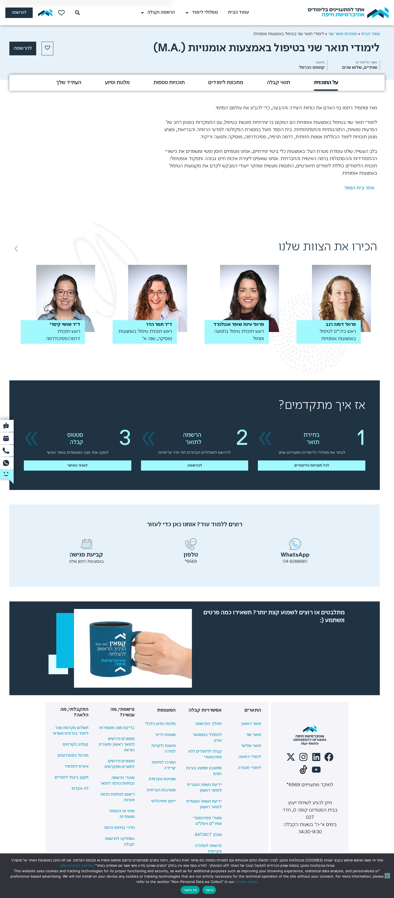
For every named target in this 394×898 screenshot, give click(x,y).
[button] (16, 249)
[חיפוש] (76, 12)
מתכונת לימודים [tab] (225, 82)
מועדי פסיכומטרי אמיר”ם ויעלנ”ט (207, 821)
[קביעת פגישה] (86, 544)
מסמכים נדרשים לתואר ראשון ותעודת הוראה (117, 744)
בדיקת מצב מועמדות (117, 728)
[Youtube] (316, 769)
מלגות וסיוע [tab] (117, 82)
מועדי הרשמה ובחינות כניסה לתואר (117, 780)
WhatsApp (295, 555)
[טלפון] (190, 544)
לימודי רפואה (250, 757)
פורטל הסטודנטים (73, 755)
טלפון (191, 555)
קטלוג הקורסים (75, 744)
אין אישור (190, 890)
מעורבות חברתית (161, 790)
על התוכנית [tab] (326, 82)
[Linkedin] (316, 757)
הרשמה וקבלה (161, 12)
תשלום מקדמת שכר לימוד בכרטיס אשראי (70, 730)
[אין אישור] (387, 875)
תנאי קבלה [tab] (278, 82)
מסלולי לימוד (205, 12)
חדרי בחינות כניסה (119, 828)
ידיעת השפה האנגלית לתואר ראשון (204, 804)
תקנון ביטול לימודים (71, 777)
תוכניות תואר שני (342, 34)
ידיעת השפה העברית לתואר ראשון (204, 787)
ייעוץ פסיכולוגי (163, 801)
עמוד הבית (238, 12)
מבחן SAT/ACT (208, 835)
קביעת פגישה (86, 555)
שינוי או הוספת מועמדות (122, 814)
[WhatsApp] (295, 544)
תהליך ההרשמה (208, 724)
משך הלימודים (366, 62)
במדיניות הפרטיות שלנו (77, 865)
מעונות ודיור (165, 735)
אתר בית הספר (359, 188)
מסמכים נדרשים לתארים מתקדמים (120, 764)
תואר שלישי (251, 746)
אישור (209, 890)
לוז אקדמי (79, 788)
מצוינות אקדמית (162, 779)
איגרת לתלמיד (76, 766)
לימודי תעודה (249, 768)
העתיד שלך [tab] (68, 82)
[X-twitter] (290, 757)
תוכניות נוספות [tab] (169, 82)
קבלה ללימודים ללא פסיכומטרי (205, 754)
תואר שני (253, 735)
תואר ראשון (251, 724)
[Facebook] (329, 757)
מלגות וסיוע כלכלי (160, 724)
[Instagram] (303, 757)
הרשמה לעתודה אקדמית (208, 848)
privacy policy (246, 881)
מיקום (320, 62)
